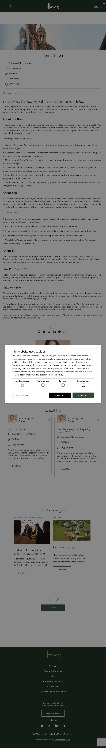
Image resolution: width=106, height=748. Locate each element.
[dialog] (53, 374)
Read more (67, 375)
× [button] (96, 348)
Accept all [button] (83, 395)
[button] (20, 395)
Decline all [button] (60, 395)
